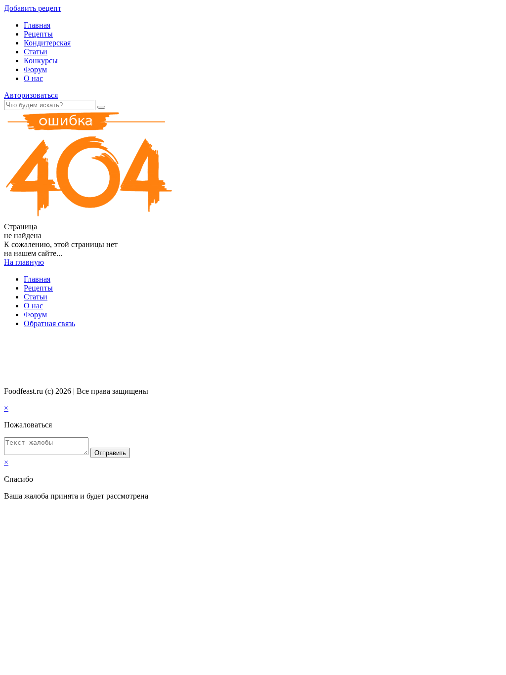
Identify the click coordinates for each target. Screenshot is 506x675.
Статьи (35, 51)
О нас (33, 78)
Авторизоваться (31, 95)
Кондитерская (47, 43)
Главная (37, 25)
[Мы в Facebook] (18, 342)
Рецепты (38, 34)
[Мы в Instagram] (27, 342)
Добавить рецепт (32, 8)
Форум (35, 69)
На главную (24, 262)
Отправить (110, 453)
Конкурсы (41, 60)
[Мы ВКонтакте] (8, 342)
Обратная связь (49, 323)
